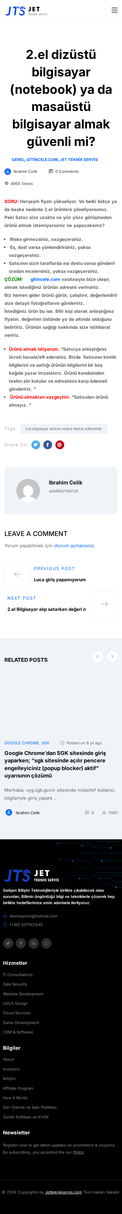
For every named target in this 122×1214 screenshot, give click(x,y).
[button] (112, 656)
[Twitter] (8, 943)
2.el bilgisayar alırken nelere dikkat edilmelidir (63, 428)
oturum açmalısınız (74, 545)
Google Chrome (21, 742)
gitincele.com (42, 159)
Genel (18, 159)
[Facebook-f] (21, 943)
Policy (78, 1152)
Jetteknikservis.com (63, 1192)
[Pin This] (59, 444)
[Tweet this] (35, 444)
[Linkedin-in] (33, 943)
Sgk (45, 742)
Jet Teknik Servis (79, 159)
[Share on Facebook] (47, 444)
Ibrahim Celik (25, 171)
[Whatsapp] (46, 943)
